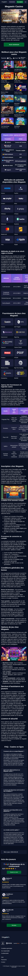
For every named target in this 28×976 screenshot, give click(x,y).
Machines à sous (23, 58)
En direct (10, 58)
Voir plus (14, 925)
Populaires (3, 58)
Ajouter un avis (14, 872)
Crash (16, 58)
